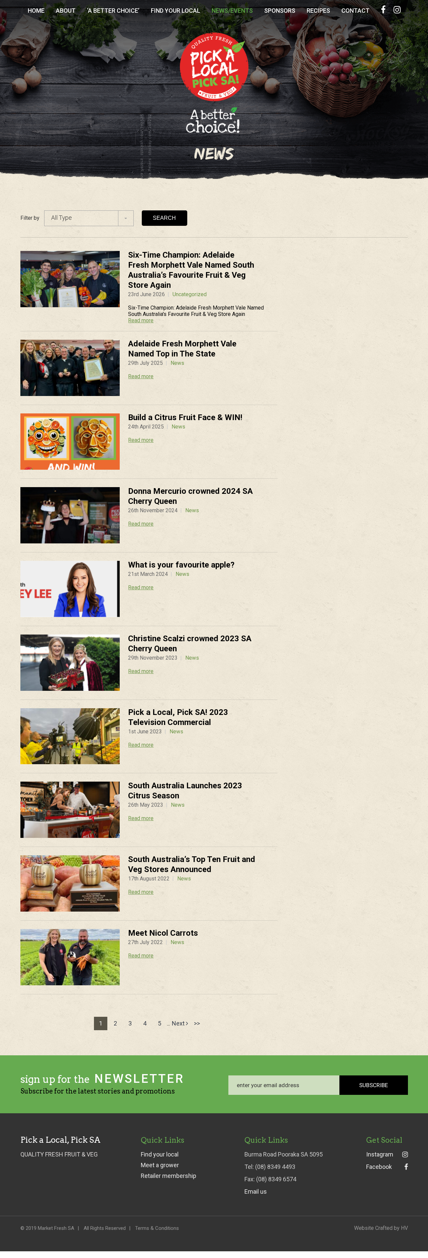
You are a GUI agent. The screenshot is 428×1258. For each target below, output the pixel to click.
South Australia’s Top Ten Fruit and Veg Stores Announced (191, 864)
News (177, 363)
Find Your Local (175, 10)
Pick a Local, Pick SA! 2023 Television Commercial (178, 717)
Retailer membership (168, 1176)
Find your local (160, 1154)
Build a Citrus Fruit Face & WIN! (185, 417)
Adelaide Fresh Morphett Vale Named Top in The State (182, 348)
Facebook (379, 1167)
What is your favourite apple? (181, 565)
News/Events (232, 10)
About (66, 10)
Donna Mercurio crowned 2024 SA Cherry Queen (190, 496)
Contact (355, 10)
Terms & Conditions (157, 1228)
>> (197, 1023)
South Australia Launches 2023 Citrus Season (185, 790)
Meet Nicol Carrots (163, 933)
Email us (255, 1191)
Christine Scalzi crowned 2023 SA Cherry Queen (189, 643)
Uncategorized (190, 294)
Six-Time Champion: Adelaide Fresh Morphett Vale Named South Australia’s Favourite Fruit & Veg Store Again (191, 270)
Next (179, 1023)
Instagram (379, 1154)
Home (36, 10)
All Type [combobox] (61, 217)
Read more (140, 320)
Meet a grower (160, 1165)
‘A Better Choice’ (113, 10)
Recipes (318, 10)
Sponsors (279, 10)
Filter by (29, 218)
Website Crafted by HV (381, 1228)
